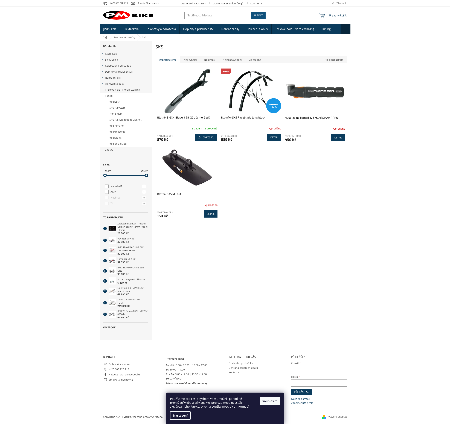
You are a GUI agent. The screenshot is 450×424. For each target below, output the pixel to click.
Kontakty (256, 3)
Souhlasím (269, 401)
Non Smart (115, 113)
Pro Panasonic (117, 131)
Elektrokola (111, 59)
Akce (128, 192)
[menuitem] (110, 29)
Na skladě (128, 186)
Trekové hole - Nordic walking (122, 89)
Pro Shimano (116, 125)
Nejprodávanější (232, 59)
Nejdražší (209, 59)
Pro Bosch (114, 101)
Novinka (128, 197)
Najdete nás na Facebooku (124, 374)
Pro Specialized (118, 143)
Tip (128, 203)
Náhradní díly (113, 77)
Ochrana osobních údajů (228, 3)
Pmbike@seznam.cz (120, 364)
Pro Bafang (115, 137)
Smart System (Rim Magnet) (125, 119)
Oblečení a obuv (114, 83)
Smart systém (117, 107)
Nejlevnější (190, 59)
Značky (109, 149)
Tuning (109, 95)
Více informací (239, 406)
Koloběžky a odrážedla (118, 65)
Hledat (258, 15)
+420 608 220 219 (119, 369)
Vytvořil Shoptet (337, 416)
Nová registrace (300, 399)
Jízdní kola (111, 53)
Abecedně (255, 59)
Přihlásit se (301, 391)
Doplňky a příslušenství (119, 71)
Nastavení (180, 415)
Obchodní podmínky (193, 3)
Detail (274, 137)
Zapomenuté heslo (302, 403)
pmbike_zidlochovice (121, 379)
